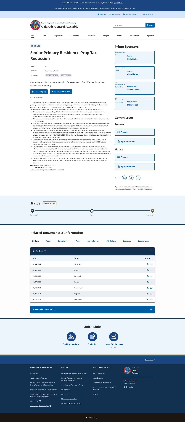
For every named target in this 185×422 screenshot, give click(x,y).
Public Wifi (64, 394)
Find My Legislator (131, 14)
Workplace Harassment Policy (71, 403)
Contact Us (129, 387)
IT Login (95, 394)
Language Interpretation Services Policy (74, 373)
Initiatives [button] (91, 36)
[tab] (35, 241)
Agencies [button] (150, 36)
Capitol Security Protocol (38, 378)
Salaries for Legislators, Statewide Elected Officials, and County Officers (44, 395)
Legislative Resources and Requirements (43, 390)
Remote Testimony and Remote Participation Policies (71, 379)
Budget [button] (106, 36)
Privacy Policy (65, 390)
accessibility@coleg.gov (145, 189)
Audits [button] (119, 36)
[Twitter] (131, 178)
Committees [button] (75, 36)
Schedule (103, 14)
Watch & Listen (148, 14)
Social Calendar (97, 378)
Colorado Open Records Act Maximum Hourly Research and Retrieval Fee (42, 384)
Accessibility (34, 373)
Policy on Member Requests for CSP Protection (104, 388)
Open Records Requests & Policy (72, 385)
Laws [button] (44, 36)
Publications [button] (134, 36)
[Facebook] (138, 178)
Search (151, 25)
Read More (118, 3)
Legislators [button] (58, 36)
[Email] (124, 178)
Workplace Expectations (69, 399)
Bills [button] (32, 36)
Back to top (149, 360)
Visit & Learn (115, 14)
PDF (151, 264)
